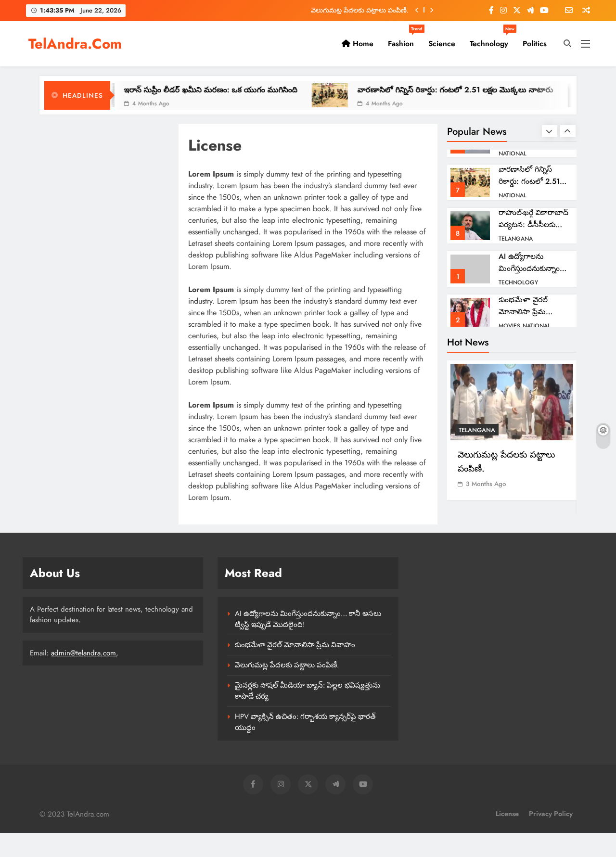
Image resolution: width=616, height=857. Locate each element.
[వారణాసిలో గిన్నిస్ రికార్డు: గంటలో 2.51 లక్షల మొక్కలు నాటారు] (309, 95)
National (512, 153)
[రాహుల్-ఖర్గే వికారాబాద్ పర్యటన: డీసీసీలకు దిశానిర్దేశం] (565, 95)
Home (361, 43)
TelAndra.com (75, 44)
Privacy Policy (551, 814)
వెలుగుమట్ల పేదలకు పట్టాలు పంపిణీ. (360, 8)
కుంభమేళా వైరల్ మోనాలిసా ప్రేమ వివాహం (523, 311)
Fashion (404, 40)
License (507, 814)
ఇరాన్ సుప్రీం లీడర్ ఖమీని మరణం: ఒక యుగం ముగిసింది (190, 89)
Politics (535, 43)
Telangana (516, 238)
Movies (509, 325)
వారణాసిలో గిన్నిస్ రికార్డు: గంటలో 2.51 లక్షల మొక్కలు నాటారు (435, 89)
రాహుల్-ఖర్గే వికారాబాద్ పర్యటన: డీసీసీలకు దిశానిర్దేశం (533, 224)
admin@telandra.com (83, 653)
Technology (492, 40)
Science (441, 43)
